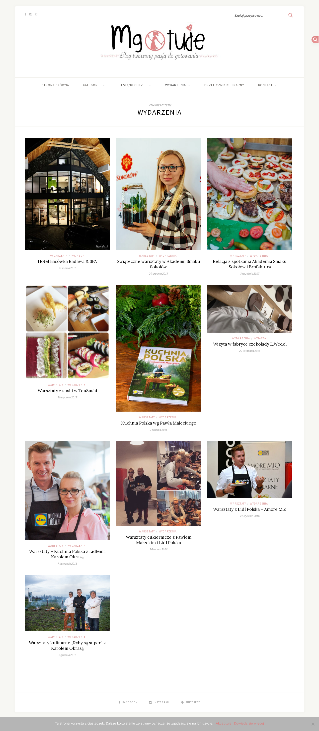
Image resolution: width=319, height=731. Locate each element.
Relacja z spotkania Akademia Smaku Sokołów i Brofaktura (250, 264)
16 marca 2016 (158, 549)
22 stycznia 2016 (250, 516)
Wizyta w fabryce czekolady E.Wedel (250, 344)
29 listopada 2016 (249, 351)
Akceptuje (224, 723)
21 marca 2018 (67, 268)
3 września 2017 (249, 273)
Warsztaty (147, 255)
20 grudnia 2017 (158, 273)
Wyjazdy (78, 255)
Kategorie (92, 85)
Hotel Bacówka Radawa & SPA (67, 261)
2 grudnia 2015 (67, 655)
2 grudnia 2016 (158, 430)
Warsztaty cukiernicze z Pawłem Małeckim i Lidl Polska (158, 539)
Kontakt (265, 85)
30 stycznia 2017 (67, 397)
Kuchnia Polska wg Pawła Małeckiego (158, 423)
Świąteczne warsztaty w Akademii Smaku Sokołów (158, 264)
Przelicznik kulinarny (224, 85)
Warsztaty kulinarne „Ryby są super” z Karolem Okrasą (67, 645)
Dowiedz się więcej (249, 723)
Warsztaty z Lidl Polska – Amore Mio (249, 509)
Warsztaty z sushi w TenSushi (67, 390)
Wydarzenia (175, 85)
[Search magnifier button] (290, 15)
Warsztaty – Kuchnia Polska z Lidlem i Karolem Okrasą (67, 554)
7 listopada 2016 (67, 563)
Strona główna (55, 85)
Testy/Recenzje (133, 85)
